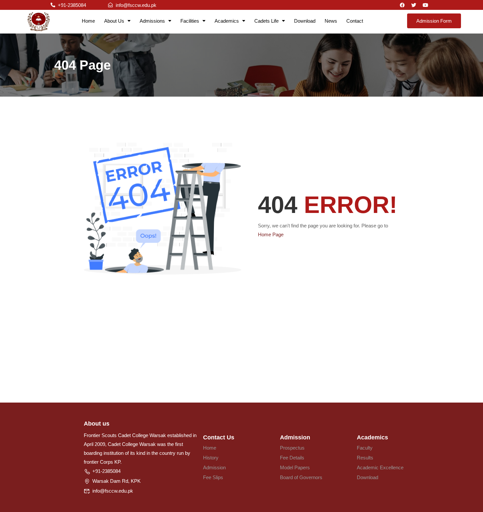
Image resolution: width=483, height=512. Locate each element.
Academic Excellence (380, 467)
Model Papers (295, 467)
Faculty (365, 448)
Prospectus (292, 448)
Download (304, 21)
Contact (354, 21)
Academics (227, 21)
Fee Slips (213, 477)
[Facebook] (402, 5)
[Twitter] (414, 5)
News (331, 21)
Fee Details (292, 457)
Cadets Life (266, 21)
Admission (214, 467)
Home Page (271, 234)
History (210, 457)
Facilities (189, 21)
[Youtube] (425, 5)
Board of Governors (301, 477)
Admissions (152, 21)
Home (88, 21)
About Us (114, 21)
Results (365, 457)
